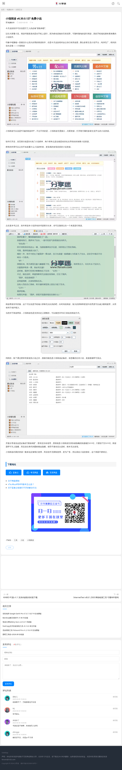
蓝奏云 (16, 472)
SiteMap (5, 752)
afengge (16, 732)
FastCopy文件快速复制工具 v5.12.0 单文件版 (19, 626)
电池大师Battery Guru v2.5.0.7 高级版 (17, 622)
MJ (14, 708)
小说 (22, 540)
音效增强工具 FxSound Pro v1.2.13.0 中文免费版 (21, 630)
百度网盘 (53, 472)
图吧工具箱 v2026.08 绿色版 (13, 634)
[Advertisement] (61, 572)
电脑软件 (10, 9)
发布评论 (8, 684)
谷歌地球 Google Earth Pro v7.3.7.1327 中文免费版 (22, 613)
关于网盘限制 (13, 480)
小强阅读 (30, 540)
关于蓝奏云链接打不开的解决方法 (22, 487)
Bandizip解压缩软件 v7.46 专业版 (15, 618)
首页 (3, 9)
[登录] (113, 4)
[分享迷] (61, 4)
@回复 (115, 697)
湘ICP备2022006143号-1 (28, 763)
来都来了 (16, 720)
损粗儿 (15, 697)
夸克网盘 (34, 472)
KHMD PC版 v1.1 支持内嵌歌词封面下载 (20, 597)
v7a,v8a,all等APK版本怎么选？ (21, 484)
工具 (15, 540)
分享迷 (16, 763)
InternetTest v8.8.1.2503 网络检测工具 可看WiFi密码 (96, 597)
